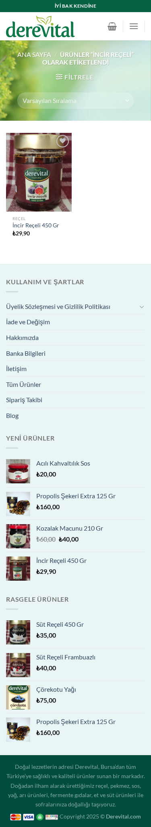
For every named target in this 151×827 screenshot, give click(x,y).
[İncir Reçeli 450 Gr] (39, 172)
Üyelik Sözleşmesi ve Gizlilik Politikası (58, 306)
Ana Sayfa (34, 54)
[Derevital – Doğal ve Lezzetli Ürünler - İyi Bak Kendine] (52, 26)
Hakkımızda (22, 337)
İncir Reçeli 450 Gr (35, 225)
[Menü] (134, 26)
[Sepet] (112, 26)
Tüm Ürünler (23, 384)
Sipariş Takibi (24, 399)
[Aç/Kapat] (142, 306)
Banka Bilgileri (26, 353)
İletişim (16, 368)
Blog (12, 415)
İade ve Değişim (28, 321)
